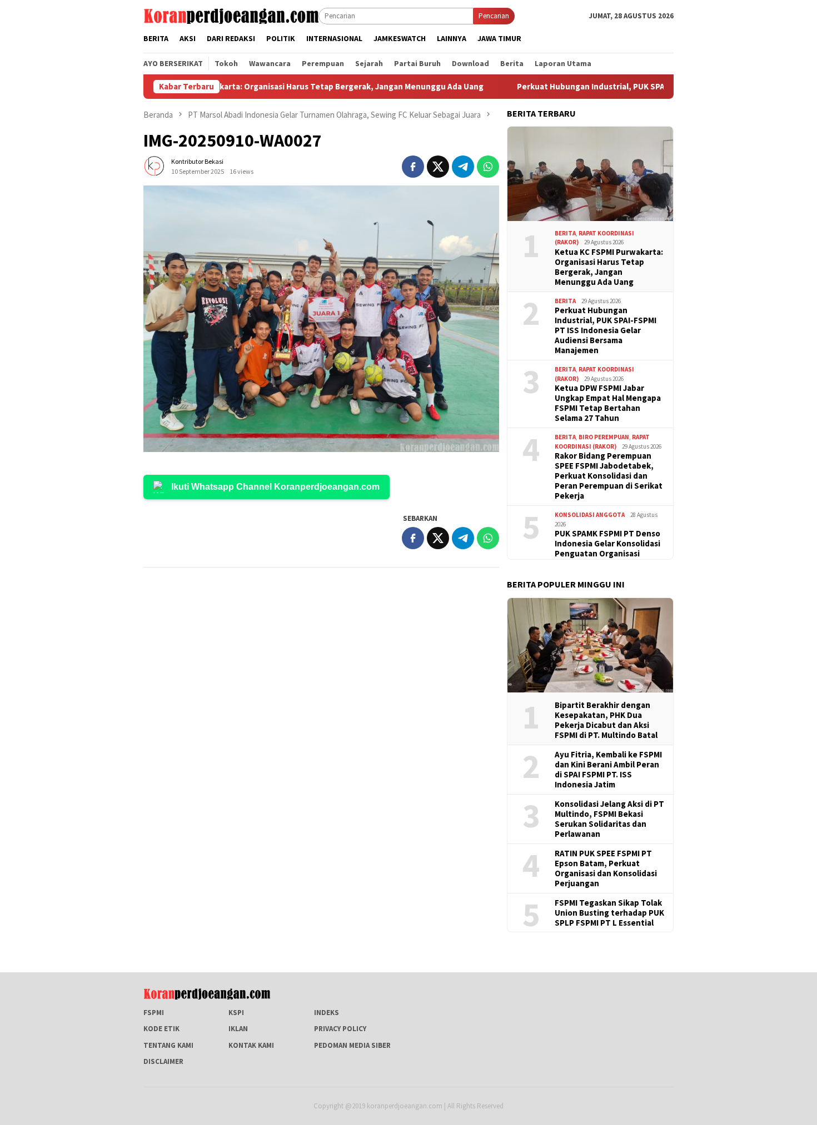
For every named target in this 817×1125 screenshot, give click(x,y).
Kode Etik (161, 1028)
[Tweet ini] (438, 166)
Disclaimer (163, 1061)
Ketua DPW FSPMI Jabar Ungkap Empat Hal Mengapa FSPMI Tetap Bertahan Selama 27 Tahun (608, 403)
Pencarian (494, 16)
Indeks (326, 1012)
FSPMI (153, 1012)
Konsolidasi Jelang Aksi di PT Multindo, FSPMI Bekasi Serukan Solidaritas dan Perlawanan (609, 819)
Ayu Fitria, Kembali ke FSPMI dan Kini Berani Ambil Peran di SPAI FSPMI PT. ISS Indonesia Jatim (608, 770)
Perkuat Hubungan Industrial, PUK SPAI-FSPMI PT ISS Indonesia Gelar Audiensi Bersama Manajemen (605, 330)
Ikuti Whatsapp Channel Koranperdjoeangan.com (275, 486)
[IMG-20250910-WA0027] (321, 318)
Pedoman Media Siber (352, 1045)
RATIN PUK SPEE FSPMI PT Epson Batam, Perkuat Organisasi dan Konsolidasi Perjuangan (606, 868)
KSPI (236, 1012)
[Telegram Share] (463, 166)
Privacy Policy (340, 1028)
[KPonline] (230, 15)
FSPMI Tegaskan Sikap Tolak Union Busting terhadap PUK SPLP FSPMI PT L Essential (609, 913)
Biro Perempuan (604, 437)
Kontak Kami (251, 1045)
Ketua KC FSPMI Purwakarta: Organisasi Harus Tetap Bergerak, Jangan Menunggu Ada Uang (277, 87)
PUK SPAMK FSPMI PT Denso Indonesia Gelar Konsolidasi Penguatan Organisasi (607, 544)
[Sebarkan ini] (413, 166)
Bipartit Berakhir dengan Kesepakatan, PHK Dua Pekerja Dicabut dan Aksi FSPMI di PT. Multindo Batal (606, 720)
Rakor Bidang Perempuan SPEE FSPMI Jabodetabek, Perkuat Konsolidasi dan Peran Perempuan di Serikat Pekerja (608, 476)
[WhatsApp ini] (488, 166)
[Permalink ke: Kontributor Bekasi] (154, 165)
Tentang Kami (168, 1045)
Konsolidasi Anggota (590, 515)
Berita (565, 233)
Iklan (238, 1028)
